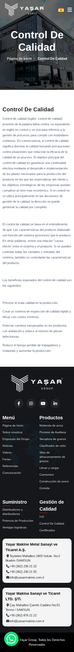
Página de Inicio (19, 58)
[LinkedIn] (55, 403)
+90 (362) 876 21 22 (23, 615)
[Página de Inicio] (37, 384)
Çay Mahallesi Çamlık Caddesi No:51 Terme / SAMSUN (33, 607)
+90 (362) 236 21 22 (23, 566)
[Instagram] (31, 403)
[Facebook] (18, 403)
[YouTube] (43, 403)
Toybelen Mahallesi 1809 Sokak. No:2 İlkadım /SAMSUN (33, 558)
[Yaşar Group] (24, 10)
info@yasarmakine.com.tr (27, 577)
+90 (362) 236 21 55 (23, 571)
